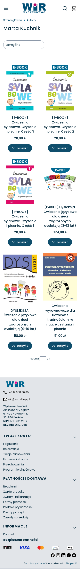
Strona (34, 358)
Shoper (70, 563)
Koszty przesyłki (14, 512)
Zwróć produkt (13, 492)
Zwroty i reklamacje (17, 497)
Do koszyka (20, 148)
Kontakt (8, 534)
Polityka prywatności (17, 507)
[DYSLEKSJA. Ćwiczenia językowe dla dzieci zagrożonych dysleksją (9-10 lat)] (20, 280)
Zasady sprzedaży (16, 517)
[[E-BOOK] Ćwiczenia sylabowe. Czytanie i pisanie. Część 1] (20, 183)
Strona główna (12, 20)
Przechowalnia (13, 464)
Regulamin (10, 486)
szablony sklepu (35, 563)
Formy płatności (14, 502)
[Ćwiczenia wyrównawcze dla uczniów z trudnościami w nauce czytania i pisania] (60, 277)
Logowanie (10, 444)
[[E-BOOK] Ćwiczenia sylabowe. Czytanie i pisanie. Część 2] (60, 89)
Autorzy (31, 20)
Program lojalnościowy (19, 469)
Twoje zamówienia (16, 454)
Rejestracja (11, 449)
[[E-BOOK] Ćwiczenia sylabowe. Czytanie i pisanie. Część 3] (20, 89)
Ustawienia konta (15, 459)
